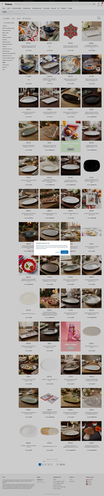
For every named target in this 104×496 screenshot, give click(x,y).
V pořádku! (64, 252)
